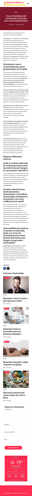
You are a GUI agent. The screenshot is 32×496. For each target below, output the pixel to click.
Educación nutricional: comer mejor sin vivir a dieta (14, 395)
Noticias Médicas (7, 493)
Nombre (7, 424)
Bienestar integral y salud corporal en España (15, 363)
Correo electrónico (10, 432)
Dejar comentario (20, 24)
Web (6, 439)
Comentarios (8, 409)
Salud (16, 12)
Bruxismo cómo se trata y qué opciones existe (15, 299)
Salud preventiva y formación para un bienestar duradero (12, 331)
